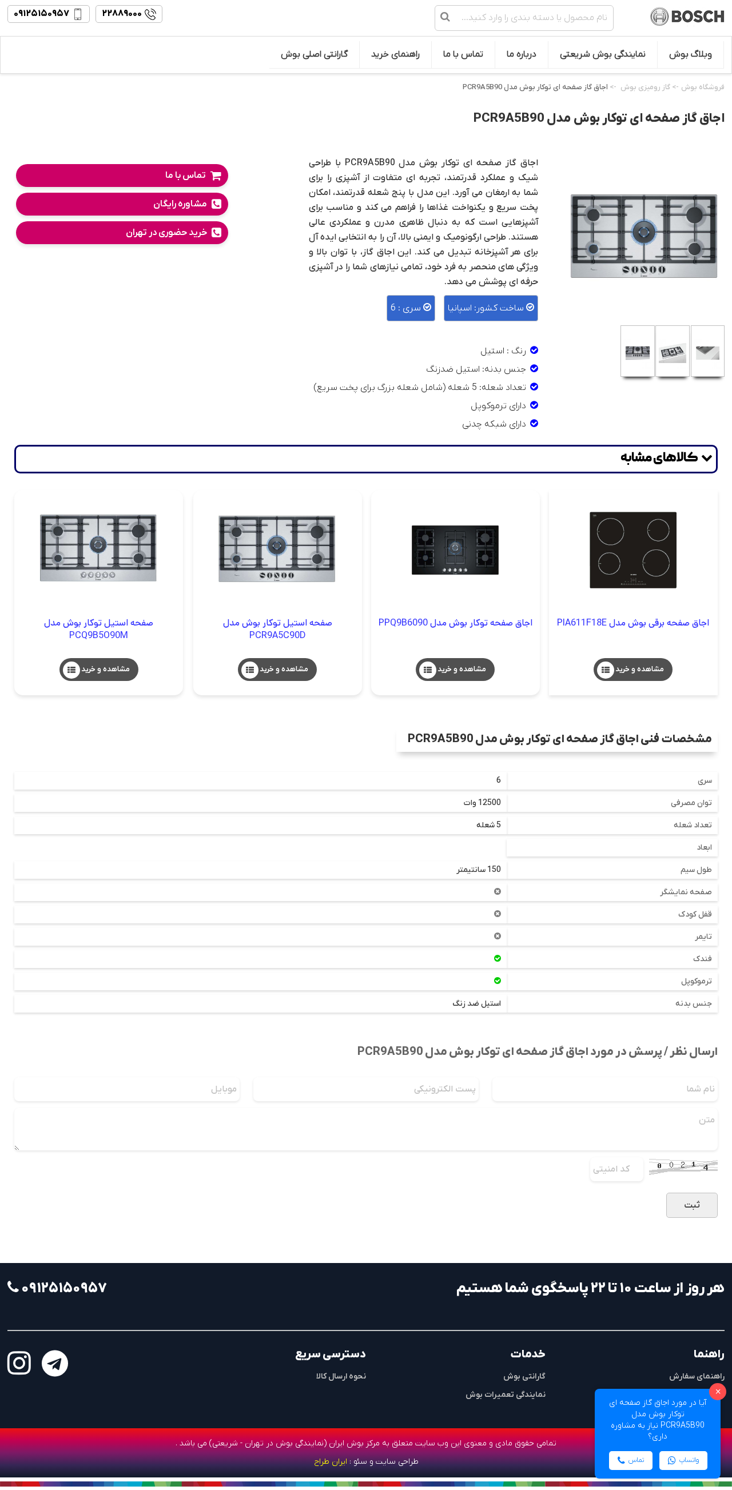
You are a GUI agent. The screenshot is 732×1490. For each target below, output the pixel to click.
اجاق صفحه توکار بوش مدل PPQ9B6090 (455, 623)
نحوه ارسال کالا (341, 1376)
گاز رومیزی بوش (645, 87)
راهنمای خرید (395, 54)
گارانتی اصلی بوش (314, 54)
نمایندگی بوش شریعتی (603, 54)
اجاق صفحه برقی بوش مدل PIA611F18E (633, 623)
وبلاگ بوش (690, 54)
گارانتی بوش (524, 1376)
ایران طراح (330, 1461)
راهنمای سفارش (697, 1376)
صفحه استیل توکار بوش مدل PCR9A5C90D (277, 629)
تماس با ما (463, 54)
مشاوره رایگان (180, 204)
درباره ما (521, 54)
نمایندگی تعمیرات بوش (506, 1394)
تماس (636, 1460)
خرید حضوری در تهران (166, 232)
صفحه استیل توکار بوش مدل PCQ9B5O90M (98, 629)
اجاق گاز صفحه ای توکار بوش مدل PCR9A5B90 (535, 87)
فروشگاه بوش (703, 87)
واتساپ (689, 1460)
